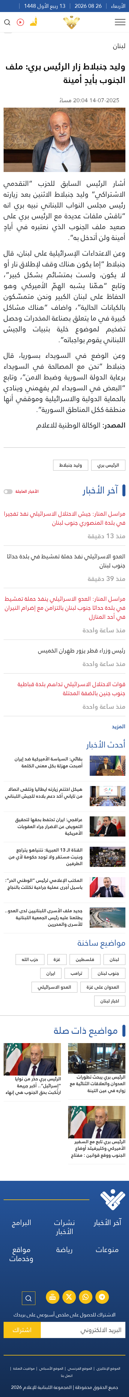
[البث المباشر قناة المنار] (53, 1297)
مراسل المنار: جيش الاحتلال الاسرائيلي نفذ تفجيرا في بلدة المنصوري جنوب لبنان (64, 518)
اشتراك (22, 1330)
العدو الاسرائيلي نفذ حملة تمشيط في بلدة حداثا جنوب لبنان (66, 561)
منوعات (107, 1249)
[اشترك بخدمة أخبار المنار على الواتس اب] (85, 1297)
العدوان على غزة (103, 987)
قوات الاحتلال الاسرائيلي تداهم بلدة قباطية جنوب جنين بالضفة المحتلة (71, 688)
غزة (57, 959)
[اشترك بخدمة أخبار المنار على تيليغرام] (102, 1297)
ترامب (76, 973)
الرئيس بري (108, 465)
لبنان (119, 45)
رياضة (64, 1249)
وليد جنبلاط (70, 465)
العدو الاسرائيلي (54, 987)
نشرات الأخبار (64, 1227)
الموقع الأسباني (51, 1368)
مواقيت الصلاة (24, 1368)
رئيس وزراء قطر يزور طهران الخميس (81, 650)
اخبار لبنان (109, 1000)
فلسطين (85, 959)
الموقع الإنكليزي (108, 1368)
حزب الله (30, 959)
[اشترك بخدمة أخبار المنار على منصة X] (69, 1297)
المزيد (118, 726)
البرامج (21, 1222)
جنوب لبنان (108, 973)
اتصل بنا (67, 1375)
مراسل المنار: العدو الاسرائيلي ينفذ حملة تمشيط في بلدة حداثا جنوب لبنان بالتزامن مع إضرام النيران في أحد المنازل (65, 607)
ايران (50, 973)
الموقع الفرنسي (80, 1368)
